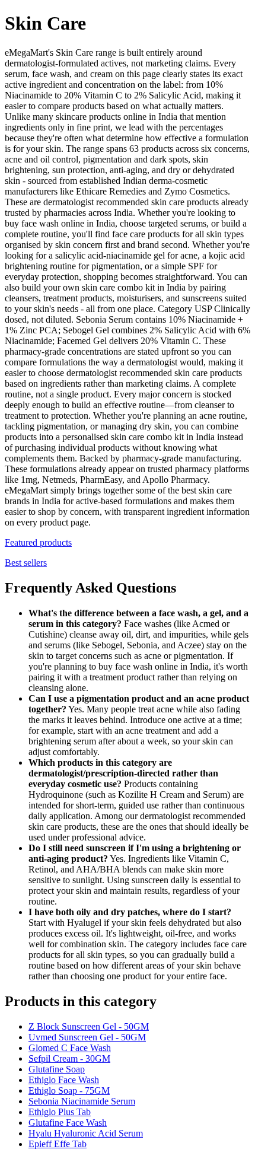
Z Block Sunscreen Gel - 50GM (88, 1026)
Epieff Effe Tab (57, 1144)
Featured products (38, 542)
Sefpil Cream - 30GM (69, 1058)
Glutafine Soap (56, 1069)
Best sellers (26, 563)
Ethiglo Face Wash (63, 1080)
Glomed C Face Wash (69, 1048)
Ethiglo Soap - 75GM (69, 1090)
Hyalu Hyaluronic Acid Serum (85, 1133)
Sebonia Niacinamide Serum (81, 1101)
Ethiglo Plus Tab (59, 1112)
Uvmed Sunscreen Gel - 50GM (87, 1037)
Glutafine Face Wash (67, 1122)
